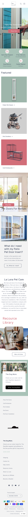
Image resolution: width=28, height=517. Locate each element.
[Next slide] (26, 338)
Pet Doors (5, 410)
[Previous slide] (2, 338)
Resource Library (8, 468)
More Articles (18, 354)
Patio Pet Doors (8, 105)
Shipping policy (19, 511)
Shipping (5, 457)
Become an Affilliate (8, 475)
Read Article (14, 347)
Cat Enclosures (8, 168)
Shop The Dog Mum (14, 387)
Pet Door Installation (8, 414)
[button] (3, 4)
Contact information (14, 513)
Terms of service (10, 511)
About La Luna (7, 471)
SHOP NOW (6, 451)
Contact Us (6, 461)
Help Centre (6, 464)
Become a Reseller (8, 479)
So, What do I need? (13, 265)
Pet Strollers (7, 136)
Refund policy (12, 508)
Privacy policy (20, 508)
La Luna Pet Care (13, 506)
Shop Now (14, 31)
